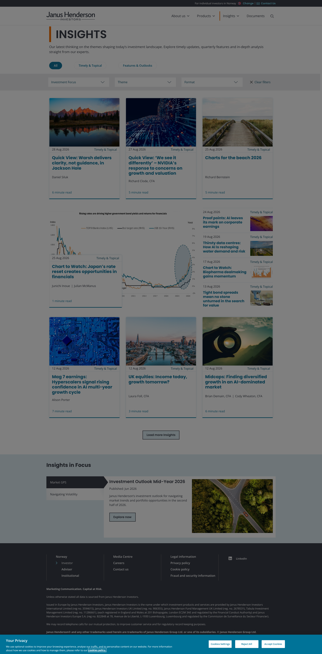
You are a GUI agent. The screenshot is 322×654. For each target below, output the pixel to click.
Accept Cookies (273, 644)
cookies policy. (97, 650)
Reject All (246, 644)
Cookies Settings (220, 644)
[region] (161, 644)
